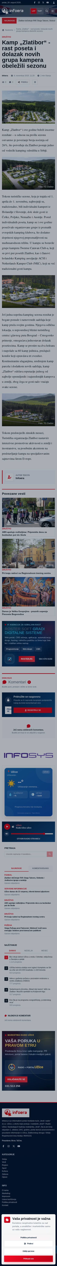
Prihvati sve (28, 1259)
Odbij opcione (28, 1251)
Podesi (30, 1244)
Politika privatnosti (29, 1238)
